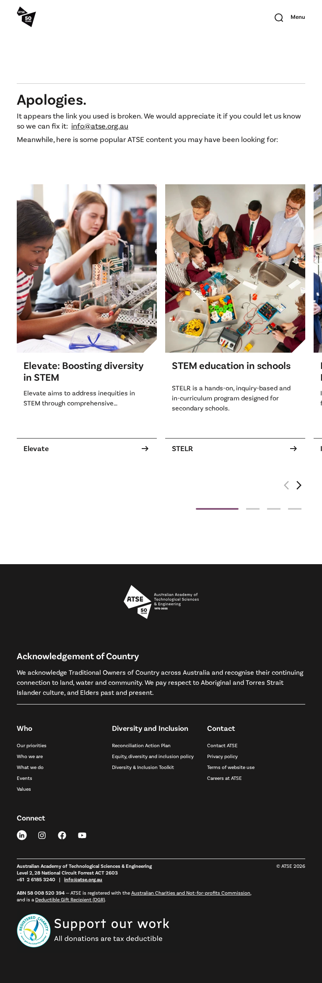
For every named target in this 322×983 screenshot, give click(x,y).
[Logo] (161, 602)
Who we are (30, 756)
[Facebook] (62, 834)
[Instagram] (42, 834)
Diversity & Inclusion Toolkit (143, 767)
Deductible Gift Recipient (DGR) (70, 899)
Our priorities (32, 745)
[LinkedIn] (22, 834)
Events (24, 778)
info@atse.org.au (99, 125)
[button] (299, 489)
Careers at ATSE (224, 778)
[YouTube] (82, 834)
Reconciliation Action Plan (141, 745)
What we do (30, 767)
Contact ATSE (222, 745)
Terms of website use (230, 767)
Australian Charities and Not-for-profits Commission (190, 892)
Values (24, 789)
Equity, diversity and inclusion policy (153, 756)
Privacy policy (222, 756)
